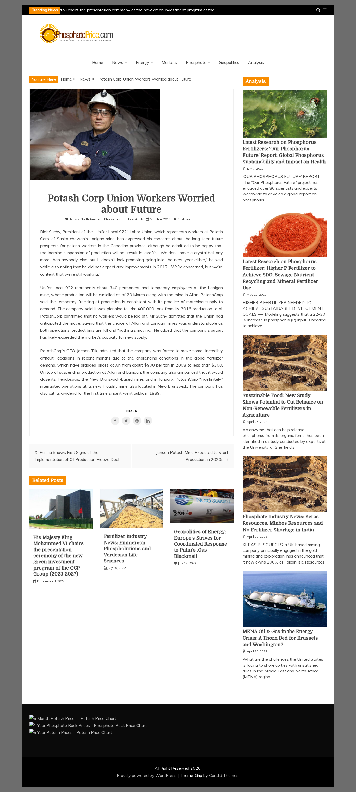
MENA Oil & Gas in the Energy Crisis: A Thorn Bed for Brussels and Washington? (280, 638)
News (117, 62)
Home (97, 62)
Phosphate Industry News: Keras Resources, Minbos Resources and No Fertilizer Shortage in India (283, 523)
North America (91, 219)
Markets (169, 62)
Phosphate (196, 62)
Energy (142, 62)
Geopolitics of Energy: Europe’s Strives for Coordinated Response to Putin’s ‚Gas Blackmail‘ (200, 544)
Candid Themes (223, 775)
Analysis (256, 62)
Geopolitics (229, 62)
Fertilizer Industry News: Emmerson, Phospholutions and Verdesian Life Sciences (127, 549)
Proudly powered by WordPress (147, 775)
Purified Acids (133, 219)
